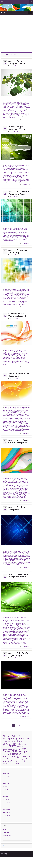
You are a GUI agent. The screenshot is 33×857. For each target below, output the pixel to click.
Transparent (6, 116)
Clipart (12, 105)
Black (11, 695)
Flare (10, 627)
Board (8, 167)
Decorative (11, 232)
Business (23, 103)
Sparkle (11, 638)
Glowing (18, 173)
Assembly (18, 165)
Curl (9, 353)
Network (12, 178)
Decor (16, 353)
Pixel (28, 236)
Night (11, 561)
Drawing (13, 106)
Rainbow (5, 493)
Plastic (25, 492)
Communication (14, 168)
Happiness (27, 418)
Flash (13, 627)
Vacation (25, 428)
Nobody (23, 634)
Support (5, 180)
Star (14, 562)
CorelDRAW (21, 105)
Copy (22, 293)
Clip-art (8, 105)
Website (22, 304)
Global (4, 297)
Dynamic (5, 354)
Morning (5, 634)
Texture (20, 114)
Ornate (9, 492)
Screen (28, 300)
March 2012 (6, 799)
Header (17, 297)
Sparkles (15, 638)
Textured (9, 239)
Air (23, 102)
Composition (22, 411)
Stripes (28, 638)
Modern (24, 110)
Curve (12, 353)
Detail (4, 701)
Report (11, 113)
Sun (20, 426)
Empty (16, 415)
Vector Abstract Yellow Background (18, 374)
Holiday (5, 419)
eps (10, 65)
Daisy (25, 413)
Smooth (21, 360)
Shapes (20, 113)
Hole (14, 175)
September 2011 (7, 819)
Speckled (5, 361)
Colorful (14, 231)
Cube (15, 171)
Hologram (18, 175)
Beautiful (16, 480)
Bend (21, 409)
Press (23, 424)
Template (15, 114)
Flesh (17, 627)
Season (9, 425)
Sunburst (23, 426)
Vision (22, 429)
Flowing (14, 356)
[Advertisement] (16, 32)
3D (5, 102)
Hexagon (9, 175)
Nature (18, 634)
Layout (18, 421)
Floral (4, 417)
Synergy (16, 495)
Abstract (9, 102)
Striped (14, 361)
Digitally (25, 232)
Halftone (21, 418)
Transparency (23, 641)
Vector (12, 116)
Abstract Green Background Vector (17, 62)
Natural (14, 634)
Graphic (16, 109)
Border (4, 620)
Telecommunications (23, 180)
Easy (4, 415)
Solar (20, 425)
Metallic (26, 632)
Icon (11, 489)
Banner (24, 290)
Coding (8, 168)
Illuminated (6, 559)
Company (15, 411)
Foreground (6, 628)
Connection (18, 169)
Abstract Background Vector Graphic (17, 251)
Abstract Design (14, 289)
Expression (6, 356)
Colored (18, 352)
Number (18, 178)
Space (27, 113)
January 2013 (6, 776)
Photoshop (18, 111)
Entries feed (6, 832)
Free (16, 107)
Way (13, 643)
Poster (23, 111)
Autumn (19, 350)
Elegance (10, 354)
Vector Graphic (18, 116)
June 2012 (5, 789)
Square (19, 238)
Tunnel (4, 182)
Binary (4, 167)
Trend (9, 496)
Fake (20, 486)
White (13, 117)
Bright (24, 409)
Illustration (6, 110)
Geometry (5, 418)
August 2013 (6, 773)
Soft (7, 638)
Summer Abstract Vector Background (17, 314)
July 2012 (5, 786)
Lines (14, 357)
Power (16, 300)
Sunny (28, 426)
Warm (4, 430)
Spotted (14, 238)
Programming (6, 179)
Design (4, 106)
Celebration (12, 741)
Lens (4, 632)
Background (11, 103)
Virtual (25, 116)
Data (19, 171)
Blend (24, 480)
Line (22, 176)
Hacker (26, 173)
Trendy (20, 302)
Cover (26, 105)
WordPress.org (7, 839)
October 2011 (6, 815)
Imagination (22, 706)
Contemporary (13, 293)
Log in (4, 829)
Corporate (5, 171)
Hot (8, 419)
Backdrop (5, 103)
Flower (8, 417)
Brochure (17, 103)
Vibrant (18, 429)
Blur (20, 619)
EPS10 (3, 13)
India (13, 491)
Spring (13, 301)
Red (11, 360)
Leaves (27, 631)
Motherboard (6, 178)
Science (15, 113)
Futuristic (20, 107)
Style (4, 114)
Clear (4, 105)
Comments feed (7, 835)
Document (20, 414)
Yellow (4, 364)
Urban (21, 496)
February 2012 (6, 802)
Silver (4, 638)
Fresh (18, 417)
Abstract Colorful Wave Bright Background (19, 654)
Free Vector (15, 65)
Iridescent (10, 421)
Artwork (18, 228)
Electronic (9, 172)
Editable (23, 556)
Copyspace (14, 555)
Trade (9, 302)
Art (25, 102)
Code (4, 168)
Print (26, 424)
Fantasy (23, 415)
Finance (20, 558)
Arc (11, 350)
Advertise (18, 102)
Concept (5, 169)
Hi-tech (24, 109)
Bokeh (28, 619)
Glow (11, 109)
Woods (24, 643)
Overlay (11, 635)
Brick (16, 229)
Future (7, 173)
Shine (7, 562)
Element (25, 106)
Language (15, 176)
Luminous (14, 632)
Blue (11, 229)
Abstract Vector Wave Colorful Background (18, 441)
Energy (10, 107)
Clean (22, 481)
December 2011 (7, 809)
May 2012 (5, 793)
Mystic (23, 708)
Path (14, 635)
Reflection (5, 113)
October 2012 (6, 780)
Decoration (21, 353)
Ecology (5, 296)
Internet (14, 298)
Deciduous (5, 624)
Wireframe (23, 182)
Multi (13, 236)
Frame (22, 356)
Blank (20, 480)
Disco (7, 701)
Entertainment (6, 702)
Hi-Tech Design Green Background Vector (18, 127)
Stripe (4, 426)
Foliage (28, 627)
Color (10, 231)
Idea (15, 489)
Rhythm (12, 493)
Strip (17, 562)
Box (14, 229)
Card (27, 103)
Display (4, 172)
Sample (4, 425)
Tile (14, 239)
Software (22, 179)
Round (15, 636)
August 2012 (6, 783)
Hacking (5, 175)
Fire (23, 702)
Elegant (21, 106)
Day (18, 623)
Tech (9, 180)
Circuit (17, 167)
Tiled (16, 239)
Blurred (24, 619)
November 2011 (7, 812)
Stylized (24, 562)
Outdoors (5, 635)
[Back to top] (29, 853)
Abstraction (13, 407)
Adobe (14, 102)
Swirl (25, 361)
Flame (26, 702)
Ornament (5, 709)
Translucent (26, 114)
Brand (4, 481)
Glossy (8, 109)
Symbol (12, 495)
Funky (22, 417)
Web (9, 117)
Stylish (4, 495)
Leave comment (26, 120)
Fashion (20, 702)
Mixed (27, 235)
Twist (17, 496)
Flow (10, 356)
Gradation (5, 630)
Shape (10, 238)
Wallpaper (5, 117)
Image (16, 110)
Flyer (18, 356)
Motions (5, 358)
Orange (13, 358)
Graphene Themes (13, 855)
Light (20, 110)
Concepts (20, 231)
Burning (9, 697)
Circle (4, 621)
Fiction (27, 172)
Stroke (8, 426)
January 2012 (6, 806)
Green (20, 109)
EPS (13, 107)
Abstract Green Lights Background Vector (18, 575)
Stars (24, 638)
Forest (11, 628)
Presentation (22, 300)
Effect (7, 233)
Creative (5, 232)
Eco (17, 106)
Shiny (23, 113)
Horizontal (25, 630)
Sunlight (16, 639)
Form (12, 704)
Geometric (27, 107)
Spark (23, 425)
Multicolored (15, 422)
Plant (4, 636)
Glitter (27, 704)
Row (13, 360)
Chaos (16, 697)
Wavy (24, 362)
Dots (4, 233)
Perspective (10, 111)
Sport (9, 361)
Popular (11, 300)
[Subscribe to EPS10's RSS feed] (2, 1)
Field (27, 415)
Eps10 (23, 354)
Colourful (10, 411)
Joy (15, 421)
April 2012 (5, 796)
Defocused (19, 624)
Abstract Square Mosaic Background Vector (19, 192)
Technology (9, 114)
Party (10, 709)
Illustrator (12, 110)
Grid (8, 235)
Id (13, 489)
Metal (21, 632)
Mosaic (9, 236)
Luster (23, 491)
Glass (4, 109)
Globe (4, 705)
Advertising (24, 407)
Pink (18, 709)
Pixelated (5, 238)
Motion (23, 357)
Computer (22, 168)
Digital (8, 106)
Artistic (7, 290)
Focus (23, 627)
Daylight (22, 623)
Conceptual (11, 169)
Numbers (15, 561)
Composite (18, 698)
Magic (10, 708)
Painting (18, 358)
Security (17, 179)
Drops (26, 485)
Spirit (27, 710)
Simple (17, 425)
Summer (21, 361)
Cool (16, 105)
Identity (19, 489)
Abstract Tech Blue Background (16, 508)
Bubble (18, 620)
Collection (5, 231)
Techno (5, 563)
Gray (4, 489)
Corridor (11, 171)
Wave (20, 362)
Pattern (5, 111)
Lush (18, 632)
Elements (5, 107)
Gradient (11, 418)
